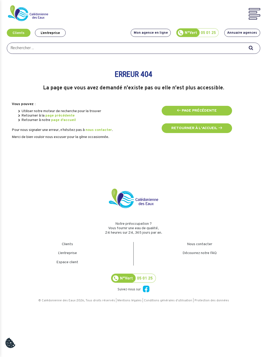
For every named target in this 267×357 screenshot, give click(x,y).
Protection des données (212, 300)
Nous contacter (199, 244)
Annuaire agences (242, 33)
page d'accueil (63, 120)
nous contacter (99, 130)
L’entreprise (50, 33)
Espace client (67, 262)
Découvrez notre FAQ (200, 253)
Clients (19, 33)
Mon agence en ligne (151, 33)
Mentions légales (129, 300)
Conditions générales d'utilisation (168, 300)
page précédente (60, 115)
